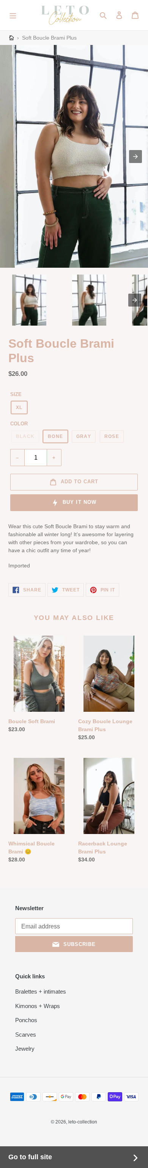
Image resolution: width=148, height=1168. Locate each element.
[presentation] (134, 300)
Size (16, 394)
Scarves (25, 1034)
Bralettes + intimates (40, 991)
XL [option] (19, 407)
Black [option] (25, 436)
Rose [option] (111, 436)
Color (19, 424)
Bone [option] (55, 436)
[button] (13, 15)
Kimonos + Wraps (37, 1006)
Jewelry (25, 1048)
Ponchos (26, 1020)
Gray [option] (83, 436)
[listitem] (29, 300)
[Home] (11, 37)
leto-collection (82, 1122)
